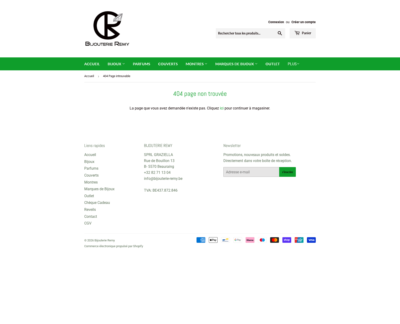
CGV (87, 223)
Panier (306, 33)
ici (222, 108)
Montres (195, 64)
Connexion (276, 22)
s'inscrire (287, 172)
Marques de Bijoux (235, 64)
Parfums (141, 64)
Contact (90, 216)
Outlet (273, 64)
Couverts (168, 64)
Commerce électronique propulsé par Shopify (113, 246)
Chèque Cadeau (97, 202)
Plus (292, 64)
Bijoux (115, 64)
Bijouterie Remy (104, 240)
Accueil (92, 64)
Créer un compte (303, 22)
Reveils (90, 209)
